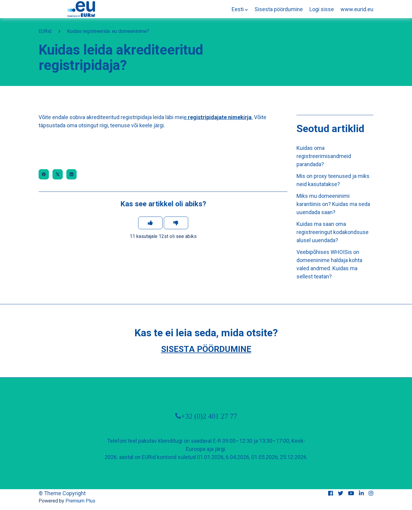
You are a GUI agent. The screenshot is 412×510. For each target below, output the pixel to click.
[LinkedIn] (71, 174)
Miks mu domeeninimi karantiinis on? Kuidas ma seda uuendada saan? (333, 204)
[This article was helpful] (150, 223)
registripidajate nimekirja (220, 117)
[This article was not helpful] (176, 223)
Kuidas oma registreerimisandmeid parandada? (323, 156)
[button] (240, 9)
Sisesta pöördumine (279, 9)
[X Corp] (57, 174)
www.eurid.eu (357, 9)
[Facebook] (44, 174)
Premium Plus (80, 501)
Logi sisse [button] (321, 9)
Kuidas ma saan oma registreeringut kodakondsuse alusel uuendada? (332, 232)
